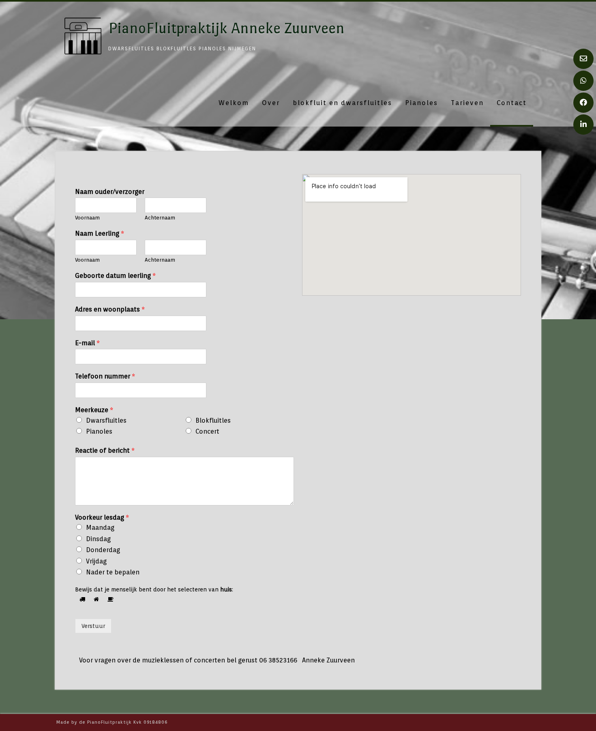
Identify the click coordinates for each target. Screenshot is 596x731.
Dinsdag (98, 539)
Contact (512, 103)
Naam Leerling (99, 233)
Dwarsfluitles (106, 420)
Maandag (100, 527)
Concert (207, 431)
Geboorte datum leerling (115, 276)
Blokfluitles (213, 420)
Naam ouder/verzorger (109, 192)
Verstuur (93, 626)
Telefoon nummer (105, 376)
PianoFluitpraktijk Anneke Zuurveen (226, 28)
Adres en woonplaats (110, 309)
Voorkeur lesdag (102, 517)
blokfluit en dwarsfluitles (342, 103)
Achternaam (160, 218)
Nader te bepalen (112, 572)
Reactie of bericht (105, 450)
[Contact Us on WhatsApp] (583, 81)
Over (271, 103)
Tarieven (467, 103)
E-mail (87, 343)
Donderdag (103, 550)
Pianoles (421, 103)
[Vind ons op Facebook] (583, 102)
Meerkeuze (94, 410)
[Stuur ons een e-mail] (583, 59)
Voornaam (87, 218)
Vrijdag (96, 561)
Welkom (234, 103)
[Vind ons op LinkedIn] (583, 124)
